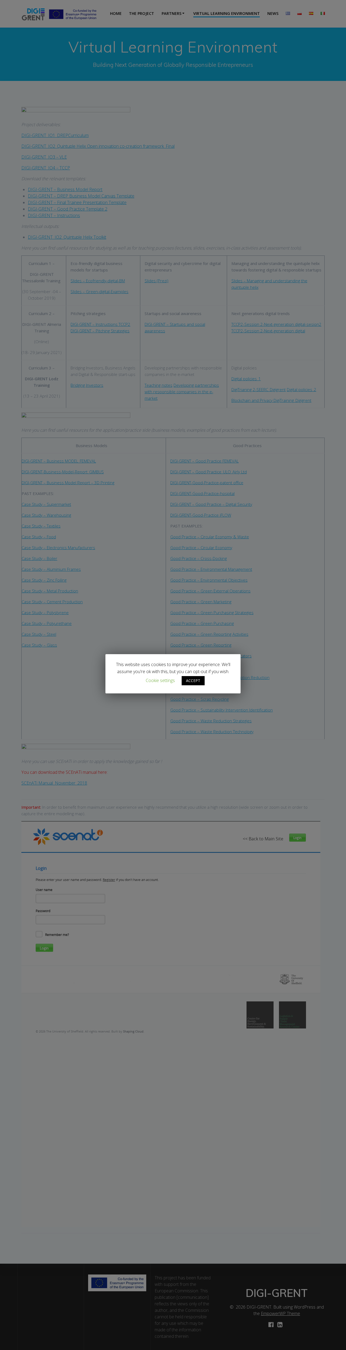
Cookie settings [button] (160, 680)
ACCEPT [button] (193, 680)
